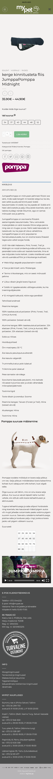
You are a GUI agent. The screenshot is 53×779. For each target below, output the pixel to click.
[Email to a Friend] (16, 156)
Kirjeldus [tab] (7, 185)
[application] (26, 569)
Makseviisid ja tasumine (13, 678)
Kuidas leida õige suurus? (14, 109)
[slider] (24, 580)
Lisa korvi (21, 134)
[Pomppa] (15, 167)
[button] (4, 9)
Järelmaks (7, 687)
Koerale (15, 70)
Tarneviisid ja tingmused (13, 675)
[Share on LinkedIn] (28, 156)
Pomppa (27, 147)
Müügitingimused (10, 672)
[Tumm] (43, 580)
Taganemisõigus (10, 681)
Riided (25, 70)
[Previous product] (10, 93)
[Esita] (5, 580)
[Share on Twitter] (10, 156)
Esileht (5, 70)
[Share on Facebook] (5, 156)
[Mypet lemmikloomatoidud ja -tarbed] (28, 9)
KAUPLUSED (26, 2)
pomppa (8, 150)
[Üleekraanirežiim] (47, 580)
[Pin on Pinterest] (22, 156)
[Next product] (4, 93)
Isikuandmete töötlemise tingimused (19, 684)
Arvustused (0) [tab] (9, 190)
